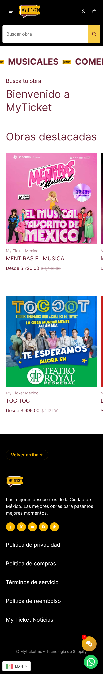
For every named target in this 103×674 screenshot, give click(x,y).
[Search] (94, 34)
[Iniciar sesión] (83, 11)
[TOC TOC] (51, 341)
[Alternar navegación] (11, 11)
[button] (95, 11)
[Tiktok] (54, 526)
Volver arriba (24, 454)
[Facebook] (10, 526)
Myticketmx (31, 651)
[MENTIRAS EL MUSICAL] (51, 198)
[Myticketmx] (29, 11)
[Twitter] (21, 526)
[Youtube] (32, 526)
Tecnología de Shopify (66, 651)
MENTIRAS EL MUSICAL (37, 258)
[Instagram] (43, 526)
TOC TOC (18, 400)
